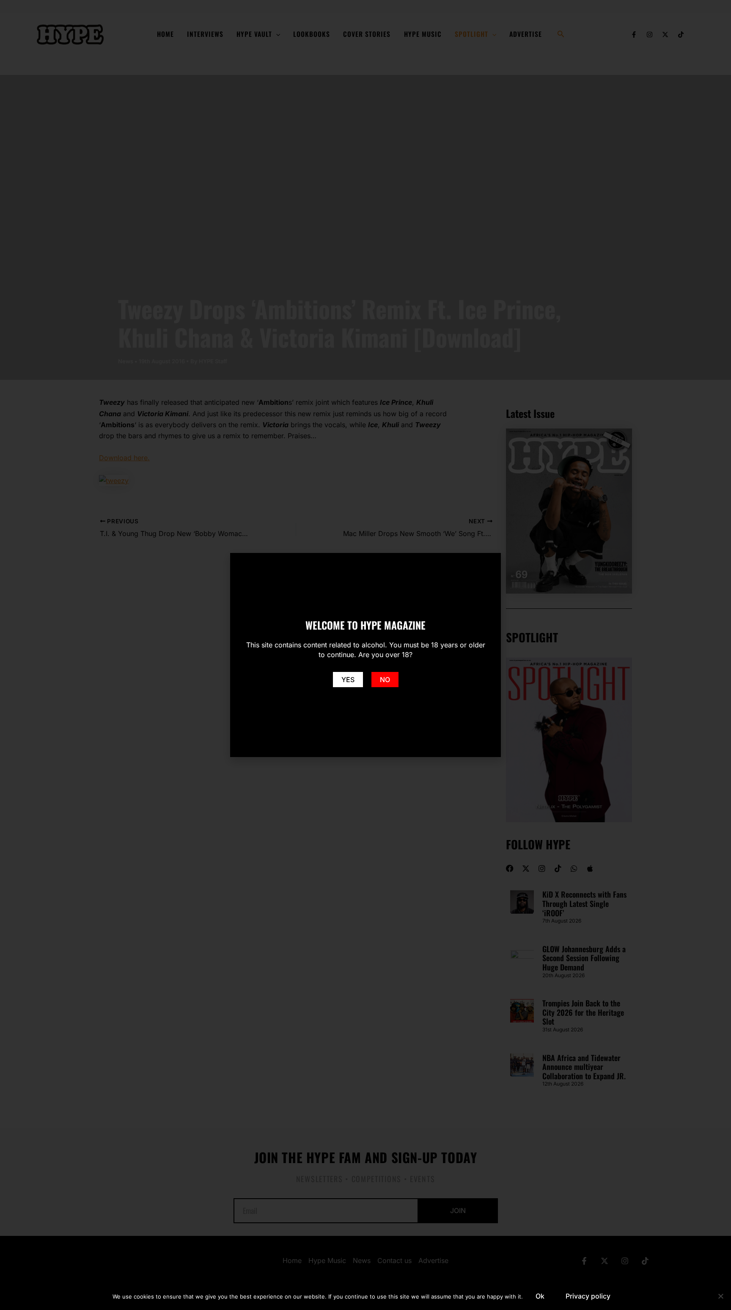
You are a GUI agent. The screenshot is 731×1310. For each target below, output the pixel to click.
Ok (540, 1296)
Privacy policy (588, 1296)
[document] (365, 655)
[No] (720, 1296)
